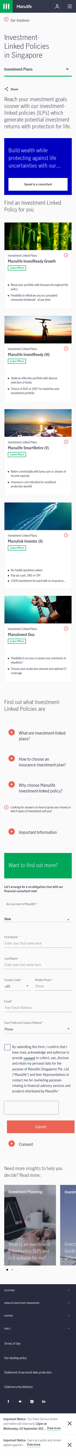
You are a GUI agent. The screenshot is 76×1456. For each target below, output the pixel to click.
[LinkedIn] (44, 1403)
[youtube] (21, 1403)
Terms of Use (12, 1343)
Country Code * (13, 980)
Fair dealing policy (15, 1358)
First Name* (11, 937)
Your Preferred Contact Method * (23, 1023)
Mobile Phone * (44, 980)
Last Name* (11, 958)
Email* (8, 1001)
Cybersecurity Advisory (18, 1387)
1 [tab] (7, 1270)
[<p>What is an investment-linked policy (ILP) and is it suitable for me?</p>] (30, 1225)
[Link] (6, 6)
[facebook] (9, 1403)
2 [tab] (12, 1270)
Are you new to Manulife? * (22, 904)
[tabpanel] (32, 1225)
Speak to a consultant (38, 184)
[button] (38, 736)
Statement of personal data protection (28, 1372)
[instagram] (33, 1403)
